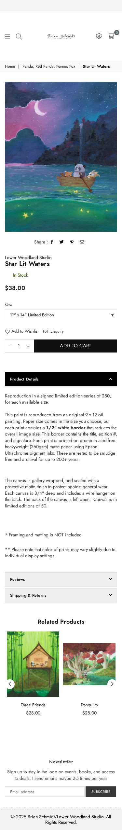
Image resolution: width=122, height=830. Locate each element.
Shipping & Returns (28, 595)
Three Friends (33, 705)
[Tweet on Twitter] (62, 242)
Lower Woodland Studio (28, 257)
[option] (61, 157)
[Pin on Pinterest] (72, 242)
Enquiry (56, 331)
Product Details (24, 379)
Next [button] (112, 684)
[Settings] (99, 36)
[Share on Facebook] (52, 242)
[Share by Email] (82, 242)
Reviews (17, 579)
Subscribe (101, 791)
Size (8, 305)
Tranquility (89, 705)
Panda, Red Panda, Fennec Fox (48, 66)
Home (10, 66)
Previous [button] (10, 684)
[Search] (19, 36)
